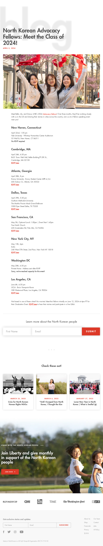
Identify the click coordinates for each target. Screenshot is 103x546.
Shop (85, 522)
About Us (87, 519)
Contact (96, 522)
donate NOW (91, 5)
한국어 (86, 533)
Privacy (86, 530)
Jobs (95, 526)
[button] (48, 5)
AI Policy (96, 530)
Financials (87, 526)
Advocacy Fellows (50, 114)
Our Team (97, 519)
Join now (9, 472)
